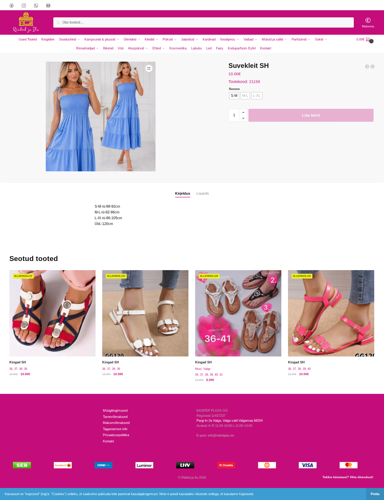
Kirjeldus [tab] (182, 193)
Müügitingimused (115, 410)
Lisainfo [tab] (202, 193)
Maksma (368, 26)
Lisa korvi (311, 115)
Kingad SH (17, 362)
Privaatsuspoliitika (116, 435)
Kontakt (108, 441)
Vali (52, 389)
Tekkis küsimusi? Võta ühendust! (347, 477)
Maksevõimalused (116, 423)
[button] (148, 68)
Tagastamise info (115, 429)
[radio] (234, 95)
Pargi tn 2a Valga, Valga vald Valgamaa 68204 (229, 420)
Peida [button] (375, 494)
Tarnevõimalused (115, 417)
